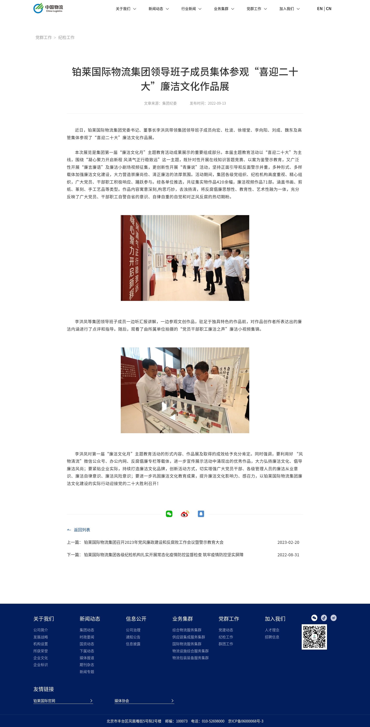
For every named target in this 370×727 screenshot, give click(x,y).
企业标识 (40, 664)
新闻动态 (156, 9)
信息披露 (133, 643)
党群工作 (254, 9)
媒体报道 (87, 657)
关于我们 (123, 9)
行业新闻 (188, 9)
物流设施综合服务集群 (190, 650)
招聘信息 (272, 637)
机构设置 (40, 643)
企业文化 (40, 657)
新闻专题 (87, 671)
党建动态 (226, 629)
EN (320, 8)
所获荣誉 (40, 650)
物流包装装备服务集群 (190, 657)
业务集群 (221, 9)
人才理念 (272, 629)
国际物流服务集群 (186, 643)
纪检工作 (226, 637)
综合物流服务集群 (186, 629)
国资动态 (87, 643)
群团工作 (226, 643)
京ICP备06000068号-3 (245, 721)
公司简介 (40, 629)
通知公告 (133, 637)
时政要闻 (87, 637)
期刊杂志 (87, 664)
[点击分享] (185, 515)
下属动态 (87, 650)
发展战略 (40, 637)
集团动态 (87, 629)
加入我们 (286, 9)
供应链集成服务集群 (188, 637)
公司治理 (133, 629)
